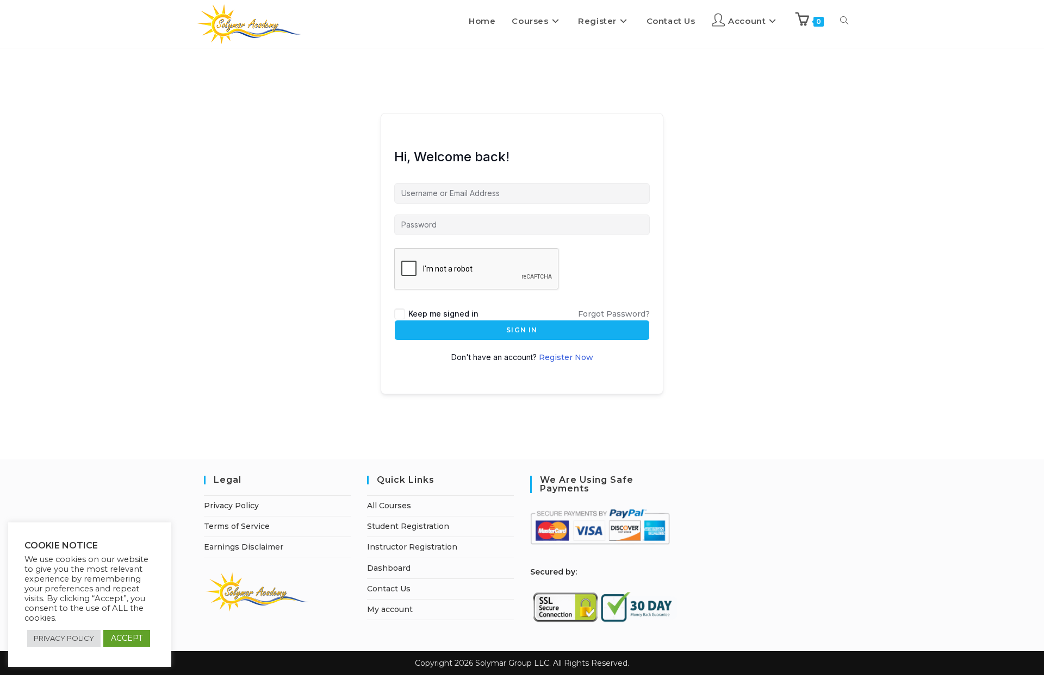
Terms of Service (237, 526)
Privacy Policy (231, 505)
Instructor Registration (412, 547)
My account (390, 609)
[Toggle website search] (844, 21)
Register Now (566, 357)
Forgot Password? (614, 314)
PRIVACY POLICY (64, 638)
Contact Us (389, 589)
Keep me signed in (443, 313)
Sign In (521, 330)
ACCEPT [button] (126, 638)
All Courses (389, 505)
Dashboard (389, 568)
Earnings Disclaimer (243, 547)
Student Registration (408, 526)
